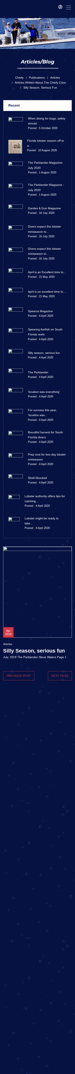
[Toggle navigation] (68, 7)
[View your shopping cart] (54, 7)
